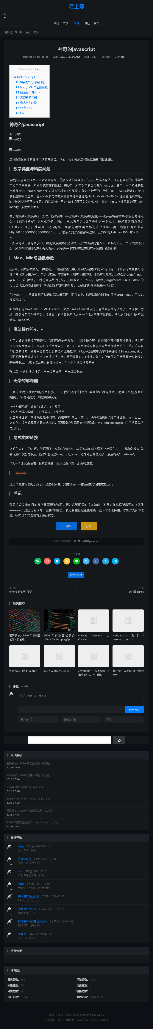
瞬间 (56, 23)
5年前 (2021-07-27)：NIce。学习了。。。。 (43, 898)
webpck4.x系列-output (23, 670)
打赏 (88, 526)
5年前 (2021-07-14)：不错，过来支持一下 (36, 935)
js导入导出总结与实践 (56, 670)
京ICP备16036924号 (93, 1014)
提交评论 (134, 710)
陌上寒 (76, 7)
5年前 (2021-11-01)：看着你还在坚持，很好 (34, 873)
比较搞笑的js (136, 591)
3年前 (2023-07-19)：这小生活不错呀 (36, 848)
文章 (65, 23)
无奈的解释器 (26, 97)
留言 (96, 23)
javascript (74, 56)
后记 (21, 113)
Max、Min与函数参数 (32, 87)
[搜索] (119, 740)
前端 (76, 23)
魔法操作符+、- (28, 92)
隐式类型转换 (26, 103)
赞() (119, 56)
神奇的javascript (76, 49)
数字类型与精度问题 (30, 82)
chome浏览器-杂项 (20, 591)
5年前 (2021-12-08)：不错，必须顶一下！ (39, 860)
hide (36, 69)
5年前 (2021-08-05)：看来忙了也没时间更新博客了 (36, 885)
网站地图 (77, 1014)
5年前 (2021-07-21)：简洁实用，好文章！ (47, 923)
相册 (87, 23)
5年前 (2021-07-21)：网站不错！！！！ (41, 910)
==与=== (24, 108)
